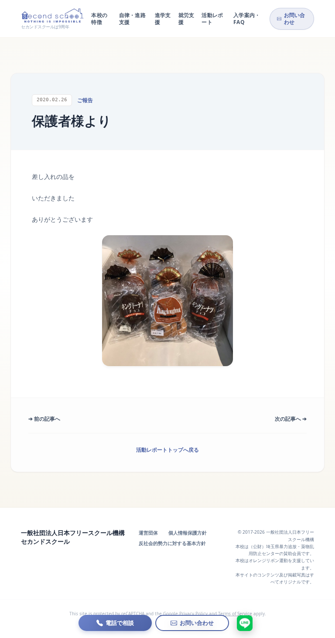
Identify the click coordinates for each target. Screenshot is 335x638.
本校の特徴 (99, 18)
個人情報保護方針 (187, 532)
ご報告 (85, 100)
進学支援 (163, 18)
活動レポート (212, 18)
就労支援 (186, 18)
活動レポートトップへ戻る (167, 449)
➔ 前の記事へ (44, 418)
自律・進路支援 (132, 18)
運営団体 (148, 532)
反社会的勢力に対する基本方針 (172, 543)
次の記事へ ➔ (291, 418)
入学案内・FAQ (246, 18)
